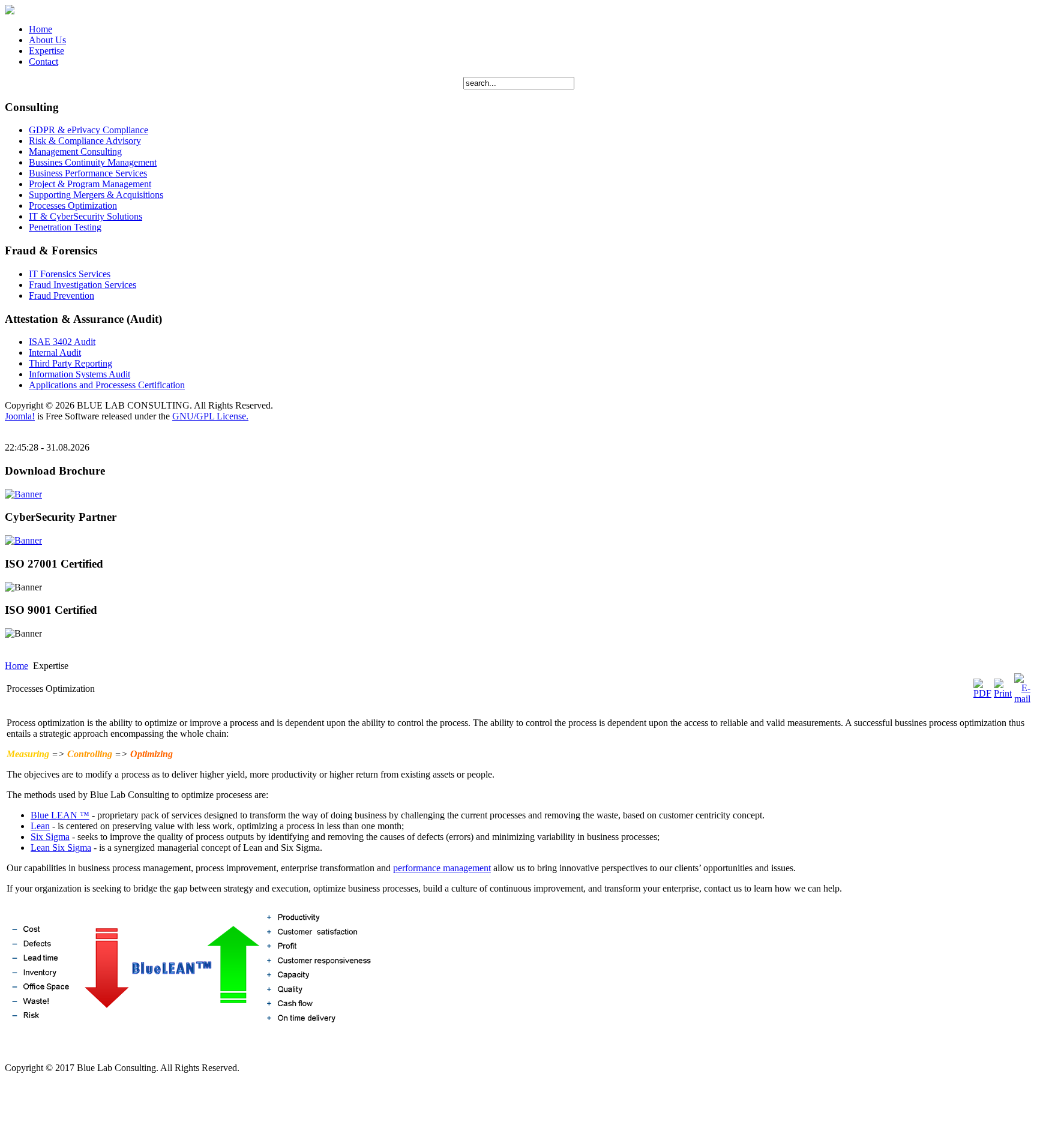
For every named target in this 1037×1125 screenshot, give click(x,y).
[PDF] (982, 693)
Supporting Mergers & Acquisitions (96, 195)
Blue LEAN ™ (60, 815)
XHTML (44, 1081)
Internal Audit (55, 352)
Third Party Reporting (70, 363)
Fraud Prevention (61, 295)
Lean (40, 826)
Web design (27, 1102)
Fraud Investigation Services (82, 285)
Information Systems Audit (79, 374)
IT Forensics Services (69, 274)
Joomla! (20, 416)
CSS (88, 1081)
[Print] (1003, 693)
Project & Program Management (90, 184)
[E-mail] (1022, 699)
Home (16, 666)
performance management (442, 868)
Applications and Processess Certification (107, 385)
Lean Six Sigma (61, 847)
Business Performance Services (88, 173)
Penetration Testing (65, 227)
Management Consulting (75, 151)
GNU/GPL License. (210, 416)
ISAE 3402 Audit (62, 342)
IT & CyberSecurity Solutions (85, 216)
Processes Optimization (73, 205)
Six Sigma (50, 837)
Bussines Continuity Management (93, 162)
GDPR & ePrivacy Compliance (88, 130)
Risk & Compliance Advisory (85, 141)
